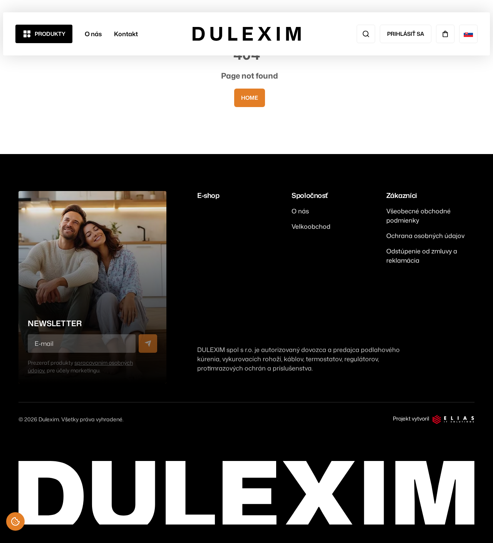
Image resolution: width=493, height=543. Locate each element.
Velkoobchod (311, 226)
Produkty (50, 33)
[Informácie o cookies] (15, 521)
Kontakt (126, 34)
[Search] (366, 34)
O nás (93, 34)
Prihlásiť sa (405, 33)
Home (249, 97)
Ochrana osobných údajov (425, 235)
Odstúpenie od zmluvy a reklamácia (421, 256)
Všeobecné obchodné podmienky (418, 216)
